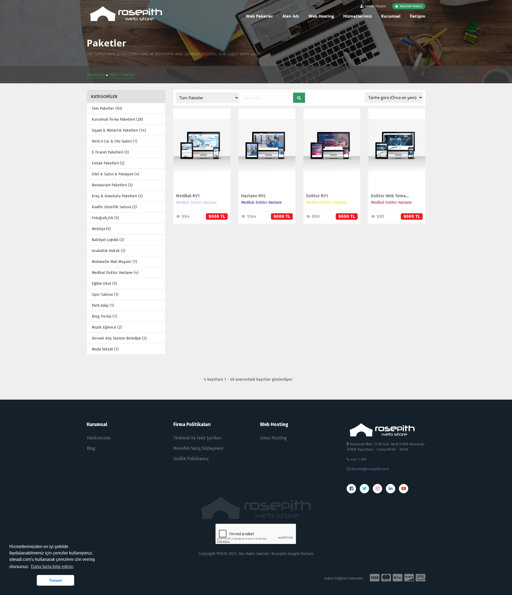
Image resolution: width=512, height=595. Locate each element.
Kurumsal (391, 16)
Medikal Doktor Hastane (196, 202)
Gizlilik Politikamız (191, 458)
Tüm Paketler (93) (107, 108)
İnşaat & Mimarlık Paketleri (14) (119, 130)
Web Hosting (321, 16)
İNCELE (199, 141)
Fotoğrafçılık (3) (105, 218)
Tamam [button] (55, 580)
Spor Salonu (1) (105, 294)
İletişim (417, 16)
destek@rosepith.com (369, 469)
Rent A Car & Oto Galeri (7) (114, 141)
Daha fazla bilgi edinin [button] (52, 566)
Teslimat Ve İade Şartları (197, 437)
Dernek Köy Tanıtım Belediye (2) (119, 338)
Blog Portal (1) (104, 316)
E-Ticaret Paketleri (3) (110, 152)
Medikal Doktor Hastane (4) (115, 272)
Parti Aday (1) (103, 305)
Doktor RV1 (317, 195)
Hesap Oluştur (375, 6)
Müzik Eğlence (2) (107, 327)
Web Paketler (259, 16)
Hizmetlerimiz (357, 16)
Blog (91, 448)
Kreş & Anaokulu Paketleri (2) (117, 196)
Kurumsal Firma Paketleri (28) (117, 119)
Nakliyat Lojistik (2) (108, 240)
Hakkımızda (98, 437)
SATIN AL (199, 153)
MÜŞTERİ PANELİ (410, 6)
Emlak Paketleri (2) (108, 163)
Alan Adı (290, 16)
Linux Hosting (273, 437)
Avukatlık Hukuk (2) (108, 251)
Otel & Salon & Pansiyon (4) (115, 174)
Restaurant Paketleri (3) (112, 185)
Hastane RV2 (253, 195)
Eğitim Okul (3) (104, 283)
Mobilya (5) (101, 229)
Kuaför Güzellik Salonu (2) (114, 207)
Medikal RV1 (188, 195)
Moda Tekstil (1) (105, 349)
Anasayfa (96, 74)
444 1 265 (358, 459)
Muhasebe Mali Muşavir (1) (114, 261)
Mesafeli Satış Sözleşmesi (198, 448)
